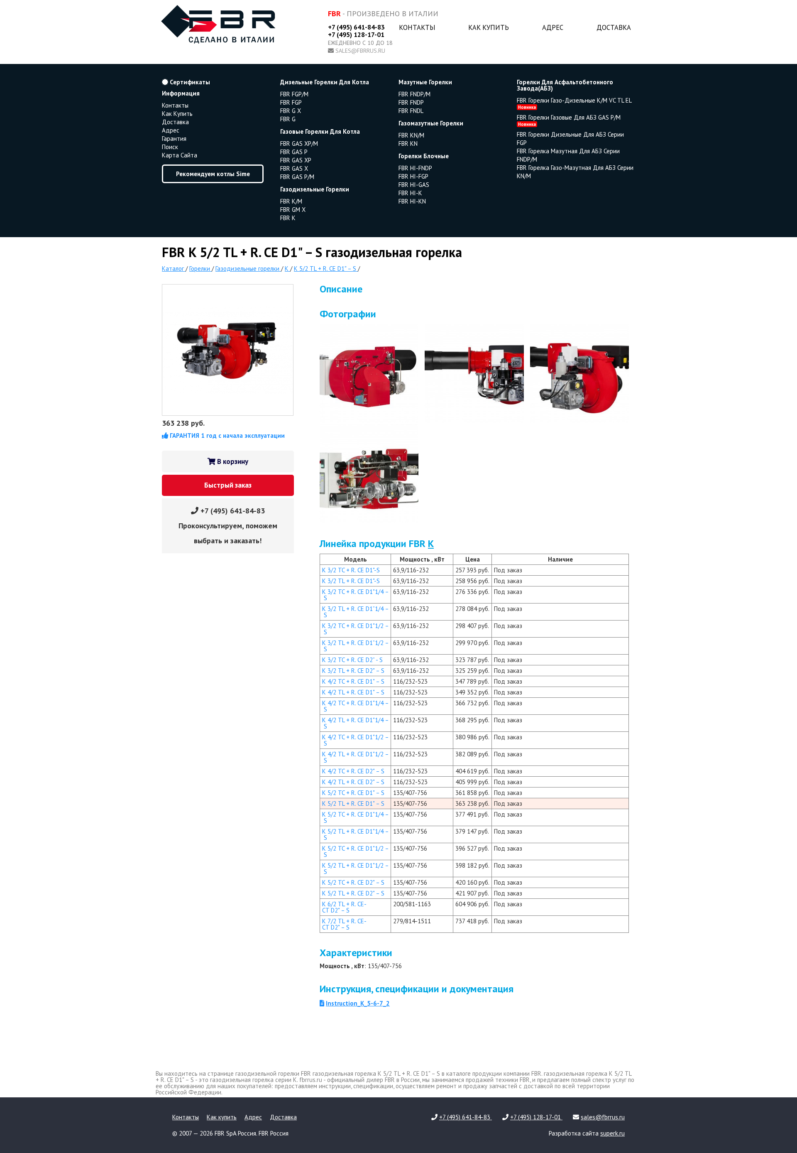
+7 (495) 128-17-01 (356, 34)
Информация (181, 93)
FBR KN (408, 143)
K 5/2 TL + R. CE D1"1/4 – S (355, 834)
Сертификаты (189, 82)
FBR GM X (293, 209)
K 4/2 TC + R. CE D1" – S (353, 681)
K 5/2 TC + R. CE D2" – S (353, 882)
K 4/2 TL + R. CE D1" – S (353, 692)
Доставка (614, 27)
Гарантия (174, 138)
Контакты (417, 27)
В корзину (231, 461)
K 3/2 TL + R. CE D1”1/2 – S (355, 646)
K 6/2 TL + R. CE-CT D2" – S (344, 907)
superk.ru (612, 1133)
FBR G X (290, 111)
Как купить (488, 27)
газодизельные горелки (314, 189)
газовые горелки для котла (320, 131)
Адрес (552, 27)
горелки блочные (423, 156)
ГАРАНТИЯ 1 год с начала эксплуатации (226, 435)
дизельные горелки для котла (324, 82)
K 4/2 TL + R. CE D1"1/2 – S (355, 757)
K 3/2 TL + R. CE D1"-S (351, 581)
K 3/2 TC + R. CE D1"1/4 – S (355, 595)
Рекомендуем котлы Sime (213, 174)
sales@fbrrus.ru (360, 50)
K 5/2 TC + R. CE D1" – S (353, 793)
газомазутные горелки (430, 123)
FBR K (288, 218)
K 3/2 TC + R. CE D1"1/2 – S (355, 629)
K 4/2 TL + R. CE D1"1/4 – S (355, 723)
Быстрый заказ (228, 485)
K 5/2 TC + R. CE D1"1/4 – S (355, 817)
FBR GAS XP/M (299, 143)
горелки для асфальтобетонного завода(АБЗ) (565, 85)
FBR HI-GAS (413, 185)
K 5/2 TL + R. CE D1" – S (353, 803)
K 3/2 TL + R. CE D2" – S (353, 671)
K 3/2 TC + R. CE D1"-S (351, 570)
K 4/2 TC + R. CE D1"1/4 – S (355, 706)
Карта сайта (179, 155)
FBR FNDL (410, 111)
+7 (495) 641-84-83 (356, 27)
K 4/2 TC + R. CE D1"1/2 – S (355, 740)
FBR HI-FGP (413, 176)
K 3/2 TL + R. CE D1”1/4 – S (355, 612)
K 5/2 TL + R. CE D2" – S (353, 893)
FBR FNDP (411, 102)
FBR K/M (291, 201)
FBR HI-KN (412, 201)
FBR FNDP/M (414, 94)
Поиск (170, 147)
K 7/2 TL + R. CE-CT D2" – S (344, 924)
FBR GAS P (294, 152)
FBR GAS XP (295, 160)
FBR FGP (291, 102)
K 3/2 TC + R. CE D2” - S (352, 660)
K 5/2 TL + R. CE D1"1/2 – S (355, 868)
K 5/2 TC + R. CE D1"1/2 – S (355, 851)
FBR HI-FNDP (415, 168)
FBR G (288, 119)
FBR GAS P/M (297, 177)
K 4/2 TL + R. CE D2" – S (353, 782)
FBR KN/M (411, 135)
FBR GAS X (294, 168)
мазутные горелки (425, 82)
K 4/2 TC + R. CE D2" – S (353, 771)
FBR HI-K (410, 193)
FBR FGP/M (294, 94)
